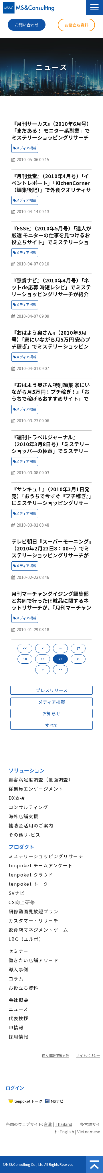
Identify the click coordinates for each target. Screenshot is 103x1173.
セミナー (19, 950)
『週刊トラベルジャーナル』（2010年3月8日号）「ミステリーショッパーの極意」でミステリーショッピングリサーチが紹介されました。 (50, 450)
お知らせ (51, 713)
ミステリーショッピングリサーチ (46, 856)
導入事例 (19, 969)
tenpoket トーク (28, 883)
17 (78, 648)
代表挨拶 (19, 1018)
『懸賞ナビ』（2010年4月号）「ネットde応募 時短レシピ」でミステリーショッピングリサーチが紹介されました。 (51, 290)
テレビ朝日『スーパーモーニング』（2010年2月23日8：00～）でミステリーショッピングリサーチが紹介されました (51, 552)
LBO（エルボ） (26, 938)
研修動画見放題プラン (33, 911)
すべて (51, 725)
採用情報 (19, 1036)
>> (60, 669)
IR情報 (16, 1027)
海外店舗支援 (23, 816)
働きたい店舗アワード (33, 960)
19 (42, 659)
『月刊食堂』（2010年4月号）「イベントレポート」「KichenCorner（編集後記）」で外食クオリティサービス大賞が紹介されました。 (51, 186)
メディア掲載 (26, 147)
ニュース (18, 1009)
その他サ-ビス (25, 834)
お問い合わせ (27, 25)
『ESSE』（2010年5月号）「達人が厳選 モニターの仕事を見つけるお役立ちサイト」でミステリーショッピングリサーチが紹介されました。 (51, 241)
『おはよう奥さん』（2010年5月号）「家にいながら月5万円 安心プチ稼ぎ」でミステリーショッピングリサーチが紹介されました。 (50, 343)
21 (78, 659)
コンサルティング (28, 807)
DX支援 (17, 797)
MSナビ (57, 1101)
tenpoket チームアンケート (41, 865)
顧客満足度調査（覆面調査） (41, 779)
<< (25, 648)
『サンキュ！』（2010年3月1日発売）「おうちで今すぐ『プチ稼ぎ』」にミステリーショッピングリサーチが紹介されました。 (51, 499)
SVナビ (17, 892)
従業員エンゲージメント (36, 788)
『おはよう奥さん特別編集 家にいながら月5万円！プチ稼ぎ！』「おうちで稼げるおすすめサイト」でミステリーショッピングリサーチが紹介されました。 (50, 398)
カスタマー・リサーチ (33, 920)
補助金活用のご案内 (31, 825)
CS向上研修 (22, 902)
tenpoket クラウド (31, 874)
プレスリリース (52, 690)
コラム (16, 978)
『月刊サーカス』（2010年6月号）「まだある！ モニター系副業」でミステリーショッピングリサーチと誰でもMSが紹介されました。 (51, 134)
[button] (94, 7)
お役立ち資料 (76, 25)
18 (25, 659)
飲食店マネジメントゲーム (38, 929)
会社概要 (19, 999)
